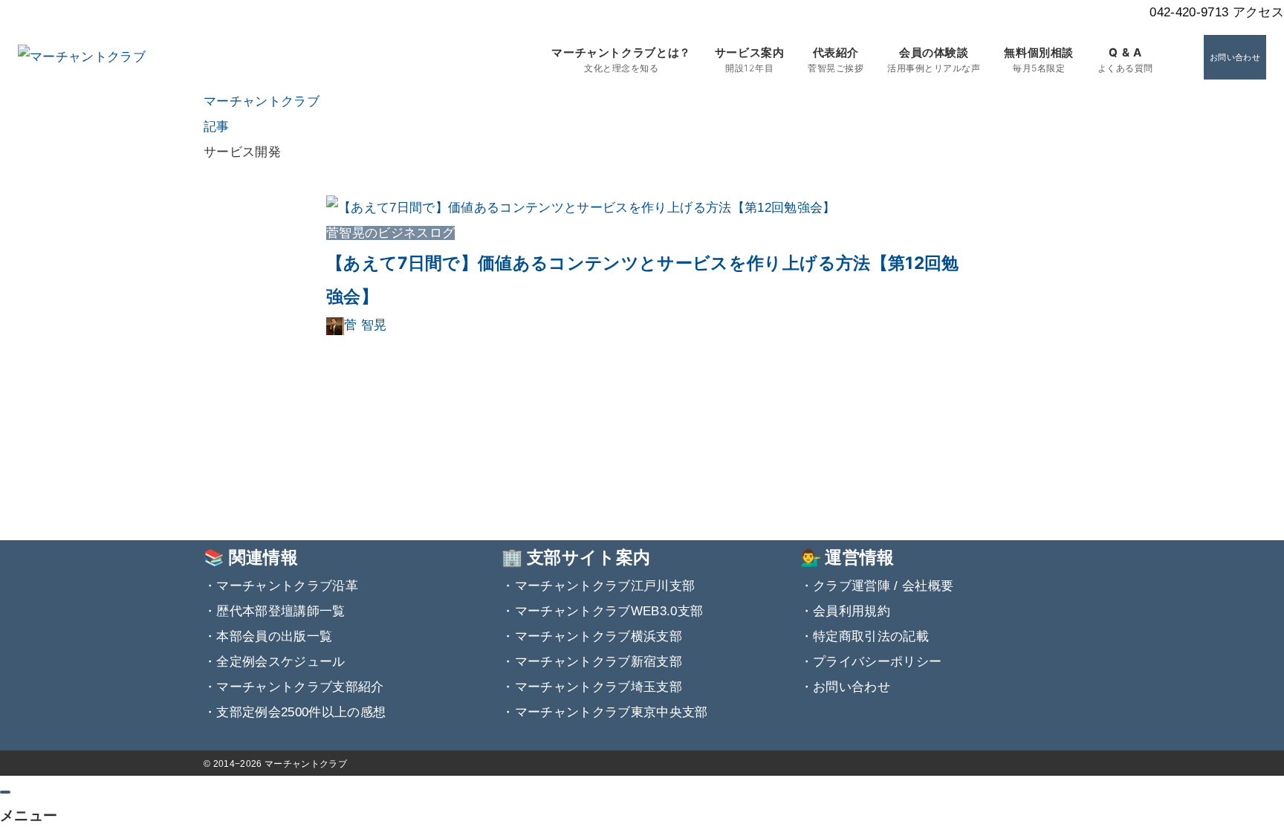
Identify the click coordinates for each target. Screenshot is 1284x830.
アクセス (1258, 12)
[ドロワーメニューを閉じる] (5, 792)
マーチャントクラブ (306, 764)
